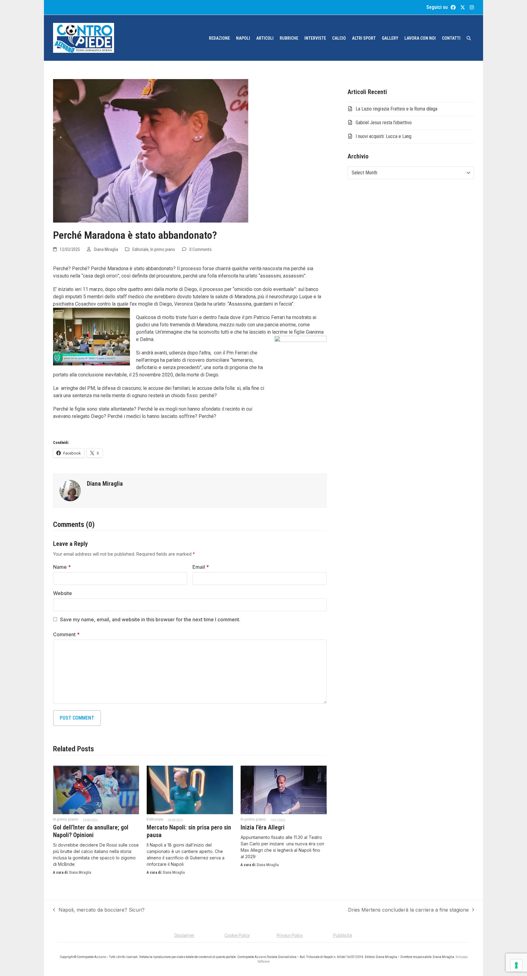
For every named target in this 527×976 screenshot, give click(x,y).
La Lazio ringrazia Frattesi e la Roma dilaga (396, 109)
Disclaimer (184, 935)
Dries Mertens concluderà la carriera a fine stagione (408, 910)
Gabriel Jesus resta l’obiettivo (384, 122)
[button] (469, 37)
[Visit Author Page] (70, 490)
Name (62, 567)
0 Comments (200, 249)
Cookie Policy (237, 935)
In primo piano (162, 249)
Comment (66, 634)
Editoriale (140, 249)
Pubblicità (342, 935)
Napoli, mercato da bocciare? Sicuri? (99, 910)
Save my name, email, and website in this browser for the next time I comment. (150, 619)
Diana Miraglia (106, 249)
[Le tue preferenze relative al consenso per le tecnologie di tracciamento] (516, 965)
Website (62, 593)
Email (200, 567)
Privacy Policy (290, 935)
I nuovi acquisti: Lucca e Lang (383, 136)
